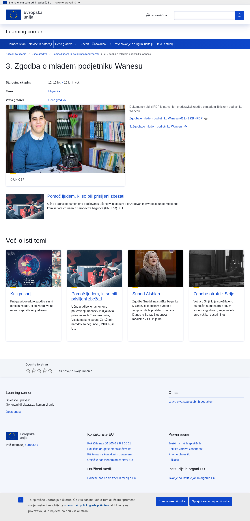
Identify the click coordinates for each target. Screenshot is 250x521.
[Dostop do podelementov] (76, 44)
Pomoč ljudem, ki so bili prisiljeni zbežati (76, 53)
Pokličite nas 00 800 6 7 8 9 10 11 (109, 443)
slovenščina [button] (159, 15)
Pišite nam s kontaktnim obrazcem (109, 454)
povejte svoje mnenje (77, 371)
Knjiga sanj (20, 293)
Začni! (85, 44)
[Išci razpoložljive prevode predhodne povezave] (206, 119)
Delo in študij (164, 44)
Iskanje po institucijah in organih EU (192, 478)
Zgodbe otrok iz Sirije (213, 293)
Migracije (54, 91)
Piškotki (174, 459)
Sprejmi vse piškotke (171, 501)
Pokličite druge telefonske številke (109, 448)
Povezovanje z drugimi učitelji (133, 44)
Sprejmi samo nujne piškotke (211, 501)
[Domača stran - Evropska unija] (24, 15)
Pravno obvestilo (179, 454)
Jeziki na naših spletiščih (185, 443)
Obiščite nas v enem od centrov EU (110, 459)
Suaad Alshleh (146, 293)
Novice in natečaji (40, 44)
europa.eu (31, 444)
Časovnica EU (101, 44)
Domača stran (17, 44)
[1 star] (28, 370)
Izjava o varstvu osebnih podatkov (190, 401)
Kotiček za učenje (16, 53)
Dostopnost (13, 411)
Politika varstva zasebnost (185, 448)
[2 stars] (30, 370)
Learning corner (18, 393)
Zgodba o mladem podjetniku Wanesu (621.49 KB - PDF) (166, 118)
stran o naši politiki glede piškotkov (86, 505)
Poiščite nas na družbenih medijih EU (111, 478)
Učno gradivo (63, 44)
